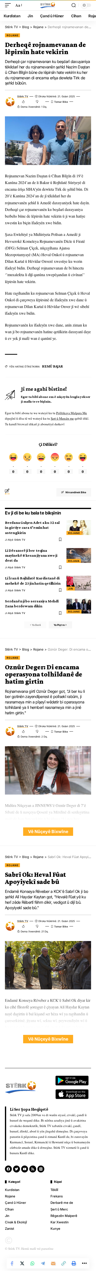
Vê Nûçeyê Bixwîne (48, 831)
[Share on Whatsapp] (32, 1263)
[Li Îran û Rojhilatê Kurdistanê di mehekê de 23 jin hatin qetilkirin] (78, 583)
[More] (84, 1263)
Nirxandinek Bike (75, 492)
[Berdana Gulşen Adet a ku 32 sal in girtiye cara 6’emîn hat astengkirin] (78, 527)
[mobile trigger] (9, 5)
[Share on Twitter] (22, 1263)
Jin (70, 588)
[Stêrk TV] (48, 5)
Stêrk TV (22, 96)
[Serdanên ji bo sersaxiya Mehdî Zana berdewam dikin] (78, 606)
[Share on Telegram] (43, 1263)
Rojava (73, 560)
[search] (73, 5)
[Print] (74, 1263)
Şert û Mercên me (62, 418)
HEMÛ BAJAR (52, 366)
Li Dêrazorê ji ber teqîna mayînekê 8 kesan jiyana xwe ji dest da (31, 555)
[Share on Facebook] (12, 1263)
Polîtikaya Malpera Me (71, 413)
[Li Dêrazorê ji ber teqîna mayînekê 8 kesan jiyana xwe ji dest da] (78, 555)
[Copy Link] (63, 1263)
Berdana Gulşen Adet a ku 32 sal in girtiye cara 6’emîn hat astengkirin (32, 527)
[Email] (53, 1263)
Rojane (12, 35)
